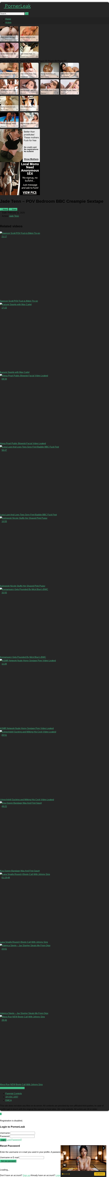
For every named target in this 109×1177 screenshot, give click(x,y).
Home (8, 19)
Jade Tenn (14, 216)
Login (3, 1140)
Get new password (8, 1161)
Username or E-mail (9, 1157)
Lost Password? (14, 1140)
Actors (8, 22)
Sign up (26, 1175)
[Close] (1, 1117)
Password (4, 1136)
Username (5, 1133)
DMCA (8, 1100)
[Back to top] (1, 1114)
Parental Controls (13, 1093)
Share (13, 209)
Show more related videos (12, 1088)
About (4, 209)
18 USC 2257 (11, 1097)
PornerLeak (17, 6)
